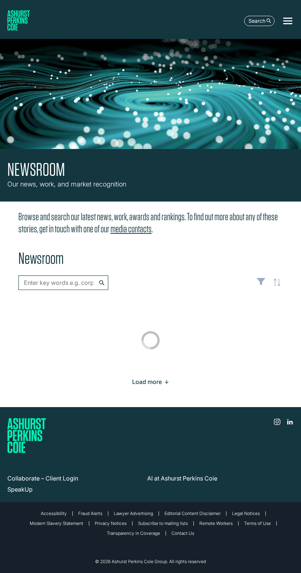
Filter (261, 284)
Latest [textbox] (275, 286)
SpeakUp (20, 489)
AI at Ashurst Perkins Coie (182, 478)
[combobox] (63, 282)
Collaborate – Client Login (42, 478)
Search (257, 21)
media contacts (131, 229)
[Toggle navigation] (288, 21)
